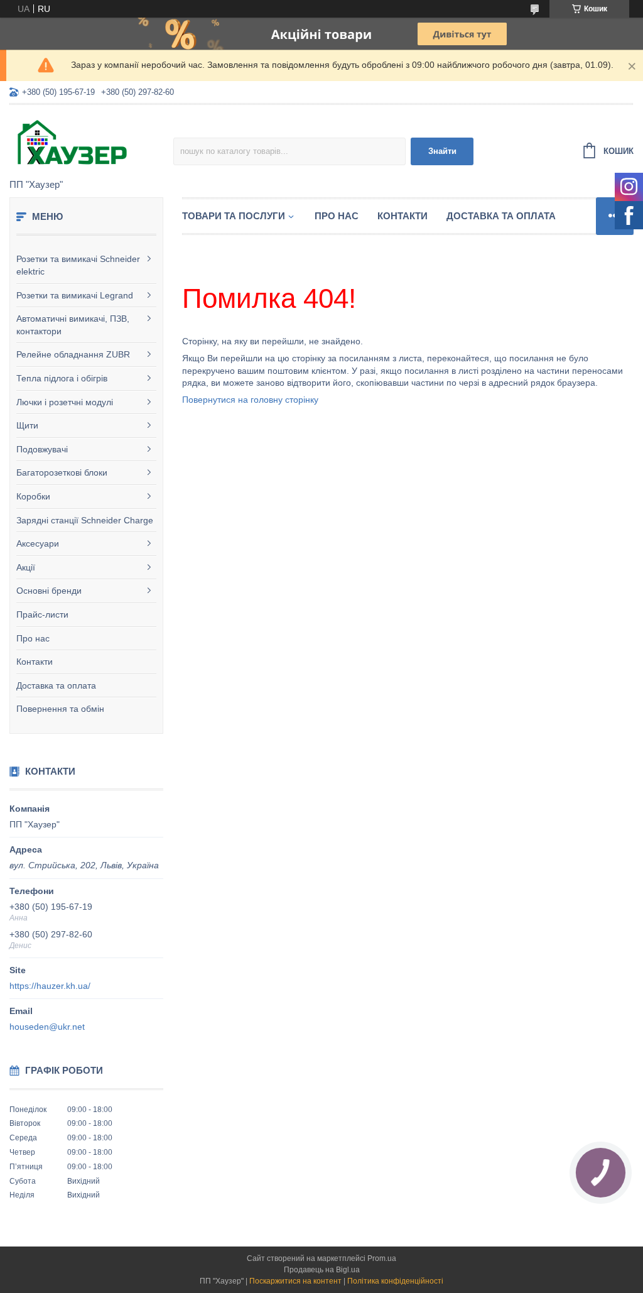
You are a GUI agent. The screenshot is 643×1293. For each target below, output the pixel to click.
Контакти (34, 662)
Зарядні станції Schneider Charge (84, 520)
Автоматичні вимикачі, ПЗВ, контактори (72, 325)
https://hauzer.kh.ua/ (49, 986)
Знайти (442, 151)
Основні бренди (49, 591)
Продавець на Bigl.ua (322, 1269)
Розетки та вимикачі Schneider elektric (78, 265)
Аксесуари (37, 543)
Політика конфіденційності (395, 1281)
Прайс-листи (42, 614)
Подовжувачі (42, 449)
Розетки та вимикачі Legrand (74, 295)
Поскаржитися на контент (295, 1281)
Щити (27, 425)
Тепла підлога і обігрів (61, 378)
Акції (25, 567)
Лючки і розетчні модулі (64, 402)
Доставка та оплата (56, 685)
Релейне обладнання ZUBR (73, 354)
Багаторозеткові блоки (61, 472)
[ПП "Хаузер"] (91, 142)
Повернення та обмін (60, 709)
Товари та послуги (233, 216)
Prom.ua (381, 1258)
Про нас (33, 638)
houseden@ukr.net (47, 1027)
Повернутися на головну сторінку (250, 400)
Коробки (33, 496)
